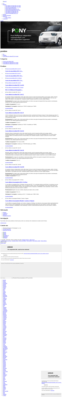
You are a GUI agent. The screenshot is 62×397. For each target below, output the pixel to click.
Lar (3, 3)
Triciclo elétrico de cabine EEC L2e (12, 8)
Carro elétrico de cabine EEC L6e (11, 11)
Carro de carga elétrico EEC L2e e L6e (12, 10)
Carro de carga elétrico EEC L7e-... (14, 80)
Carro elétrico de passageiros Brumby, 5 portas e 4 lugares (19, 200)
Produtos (4, 4)
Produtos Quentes (25, 239)
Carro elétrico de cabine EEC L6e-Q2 (14, 131)
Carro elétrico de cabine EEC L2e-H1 (14, 85)
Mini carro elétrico (22, 240)
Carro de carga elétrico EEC (10, 7)
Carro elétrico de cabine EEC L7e (11, 12)
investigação (7, 108)
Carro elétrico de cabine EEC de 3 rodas (13, 5)
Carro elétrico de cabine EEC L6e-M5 (14, 167)
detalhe (11, 108)
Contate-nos (5, 18)
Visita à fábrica (8, 17)
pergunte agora (3, 222)
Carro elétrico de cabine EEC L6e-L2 (14, 94)
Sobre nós (5, 16)
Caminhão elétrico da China (5, 240)
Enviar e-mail (3, 243)
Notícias (4, 14)
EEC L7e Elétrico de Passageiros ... (14, 89)
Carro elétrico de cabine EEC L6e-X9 (14, 150)
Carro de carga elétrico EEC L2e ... (14, 71)
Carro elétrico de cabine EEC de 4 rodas (13, 6)
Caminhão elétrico (15, 240)
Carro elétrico (29, 240)
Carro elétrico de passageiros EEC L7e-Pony (16, 182)
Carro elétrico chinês (36, 240)
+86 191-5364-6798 (7, 229)
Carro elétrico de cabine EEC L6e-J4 (14, 112)
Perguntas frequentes (7, 15)
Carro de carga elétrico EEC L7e (11, 13)
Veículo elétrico (44, 240)
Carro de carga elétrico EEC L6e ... (14, 75)
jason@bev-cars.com (7, 230)
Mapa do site (32, 239)
